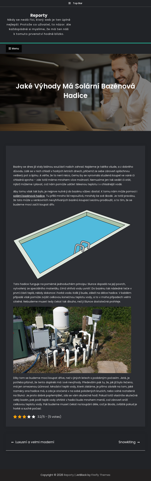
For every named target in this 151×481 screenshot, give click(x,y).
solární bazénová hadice (29, 196)
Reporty (38, 15)
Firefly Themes (100, 475)
